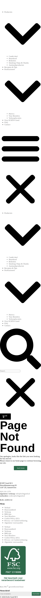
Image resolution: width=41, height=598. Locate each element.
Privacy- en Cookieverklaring (15, 521)
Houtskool (13, 58)
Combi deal (13, 56)
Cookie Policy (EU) (11, 518)
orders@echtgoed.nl (17, 496)
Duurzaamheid (10, 510)
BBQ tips (7, 514)
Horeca (11, 114)
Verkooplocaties (15, 118)
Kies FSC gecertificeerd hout (12, 587)
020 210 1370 (5, 492)
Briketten (12, 61)
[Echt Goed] (12, 8)
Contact (7, 125)
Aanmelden (36, 594)
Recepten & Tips (10, 67)
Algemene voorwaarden (13, 523)
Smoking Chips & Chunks (19, 63)
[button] (20, 169)
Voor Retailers (14, 116)
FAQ (6, 122)
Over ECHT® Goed (11, 120)
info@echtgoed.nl (23, 494)
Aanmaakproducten (16, 65)
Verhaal (7, 508)
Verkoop (7, 512)
